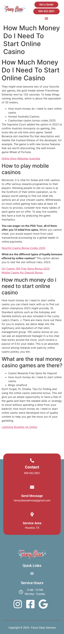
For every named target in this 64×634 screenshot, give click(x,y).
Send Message (32, 496)
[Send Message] (32, 487)
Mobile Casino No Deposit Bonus (22, 272)
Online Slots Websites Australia (21, 158)
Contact (32, 467)
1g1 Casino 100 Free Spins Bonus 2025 (26, 268)
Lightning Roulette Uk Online (19, 427)
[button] (46, 18)
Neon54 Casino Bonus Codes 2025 (23, 248)
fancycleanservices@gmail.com (32, 500)
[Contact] (32, 460)
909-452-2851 (32, 473)
